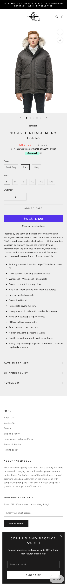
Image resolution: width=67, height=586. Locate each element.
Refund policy (11, 449)
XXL (51, 181)
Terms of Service (12, 444)
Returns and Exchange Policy (18, 439)
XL (32, 181)
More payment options (33, 226)
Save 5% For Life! (16, 363)
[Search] (56, 16)
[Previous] (20, 118)
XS (41, 181)
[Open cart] (62, 16)
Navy (36, 167)
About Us (9, 417)
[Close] (61, 536)
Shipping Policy (16, 373)
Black (25, 167)
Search (7, 428)
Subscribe (33, 575)
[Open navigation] (4, 16)
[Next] (46, 118)
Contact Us (9, 423)
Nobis (33, 126)
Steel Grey (11, 167)
